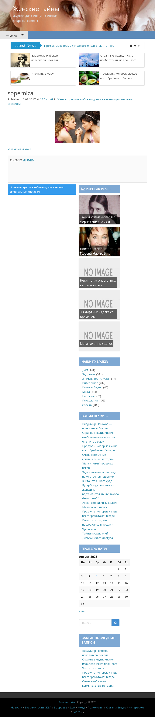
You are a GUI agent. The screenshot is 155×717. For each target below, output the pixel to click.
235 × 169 (46, 99)
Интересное (90, 383)
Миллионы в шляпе (95, 507)
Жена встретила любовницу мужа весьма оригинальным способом (37, 189)
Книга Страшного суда (97, 481)
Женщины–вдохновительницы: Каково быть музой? (100, 494)
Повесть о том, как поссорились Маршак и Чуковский (97, 524)
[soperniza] (77, 127)
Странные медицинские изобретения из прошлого (118, 58)
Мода (86, 392)
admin (28, 149)
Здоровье (88, 374)
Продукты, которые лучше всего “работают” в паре (79, 45)
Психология (90, 400)
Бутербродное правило (98, 485)
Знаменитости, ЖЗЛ (95, 378)
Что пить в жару (43, 73)
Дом (85, 370)
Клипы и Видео (92, 387)
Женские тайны (36, 9)
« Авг (82, 611)
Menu (13, 36)
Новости (88, 396)
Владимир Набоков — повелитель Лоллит (46, 58)
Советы (87, 405)
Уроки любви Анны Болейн (100, 502)
